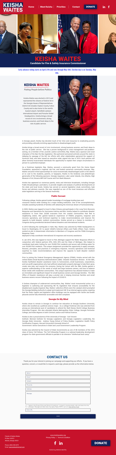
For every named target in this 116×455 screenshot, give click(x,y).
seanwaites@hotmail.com (17, 447)
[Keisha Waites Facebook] (108, 7)
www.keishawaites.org (58, 435)
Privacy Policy (50, 437)
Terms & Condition (64, 437)
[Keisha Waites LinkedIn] (104, 7)
